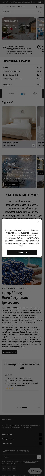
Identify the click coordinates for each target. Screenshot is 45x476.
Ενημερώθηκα (22, 252)
